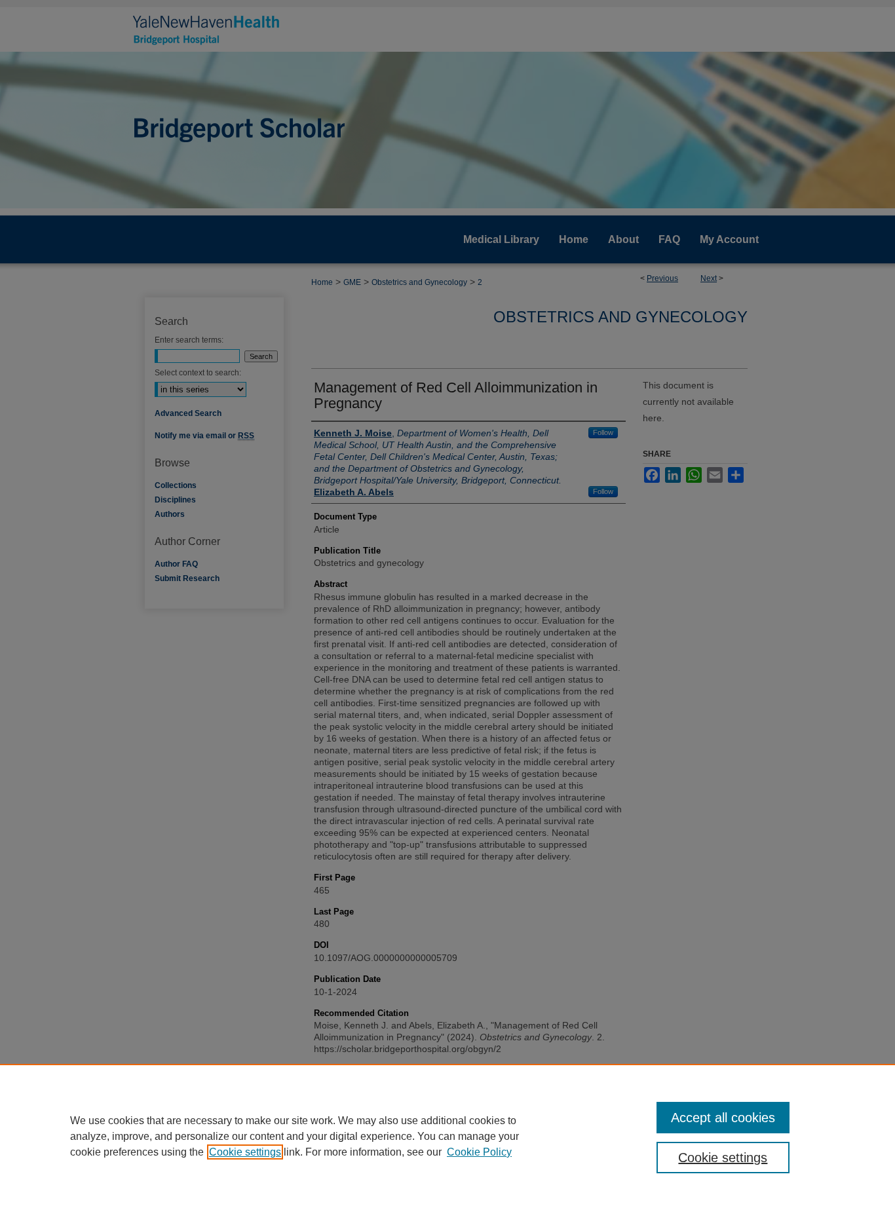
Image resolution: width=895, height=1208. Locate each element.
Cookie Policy (479, 1152)
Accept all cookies (723, 1117)
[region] (447, 1136)
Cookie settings (245, 1152)
